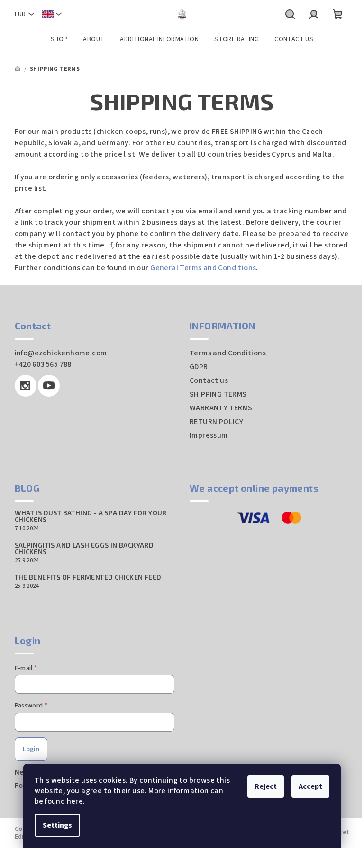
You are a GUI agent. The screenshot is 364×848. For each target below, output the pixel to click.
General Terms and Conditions (203, 268)
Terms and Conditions (228, 353)
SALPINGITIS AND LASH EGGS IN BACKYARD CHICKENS (84, 548)
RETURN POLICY (216, 421)
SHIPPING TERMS (218, 394)
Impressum (209, 435)
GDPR (199, 367)
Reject (266, 786)
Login (31, 749)
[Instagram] (25, 386)
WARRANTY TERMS (221, 408)
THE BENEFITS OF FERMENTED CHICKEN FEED (88, 577)
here (75, 801)
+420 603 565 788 (43, 364)
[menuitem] (59, 39)
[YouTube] (49, 386)
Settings (57, 825)
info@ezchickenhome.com (61, 353)
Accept (310, 786)
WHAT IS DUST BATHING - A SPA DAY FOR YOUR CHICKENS (91, 516)
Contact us (209, 380)
